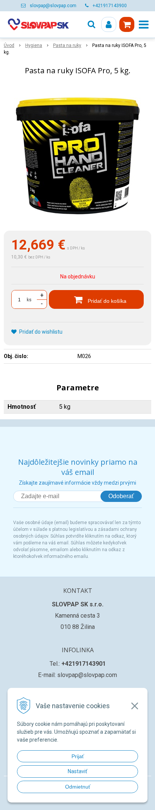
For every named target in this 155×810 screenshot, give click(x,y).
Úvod (9, 45)
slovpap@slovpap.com (53, 5)
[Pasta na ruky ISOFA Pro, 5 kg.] (77, 154)
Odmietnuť (77, 787)
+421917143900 (110, 5)
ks (29, 299)
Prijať (77, 756)
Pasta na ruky (67, 45)
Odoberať (121, 496)
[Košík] (126, 24)
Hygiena (33, 45)
